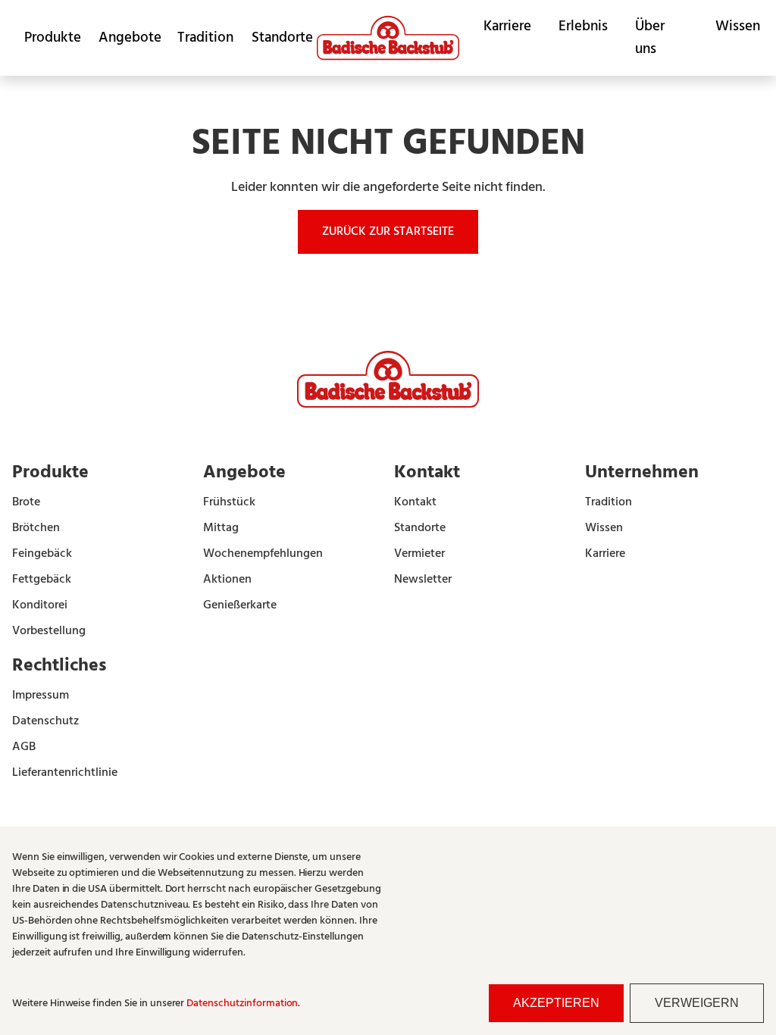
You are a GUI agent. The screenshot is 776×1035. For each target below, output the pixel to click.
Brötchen (36, 528)
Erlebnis (583, 26)
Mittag (221, 528)
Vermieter (419, 554)
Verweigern (697, 1002)
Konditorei (39, 605)
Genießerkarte (240, 605)
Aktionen (227, 579)
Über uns (650, 38)
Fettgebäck (41, 579)
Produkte (49, 38)
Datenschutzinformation (242, 1003)
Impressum (40, 695)
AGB (24, 747)
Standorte (278, 38)
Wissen (737, 26)
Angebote (126, 38)
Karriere (507, 26)
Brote (26, 502)
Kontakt (415, 502)
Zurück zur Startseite (388, 232)
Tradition (202, 38)
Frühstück (229, 502)
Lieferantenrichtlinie (64, 773)
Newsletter (423, 579)
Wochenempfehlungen (263, 554)
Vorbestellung (49, 631)
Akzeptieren (556, 1002)
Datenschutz (45, 721)
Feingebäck (42, 554)
